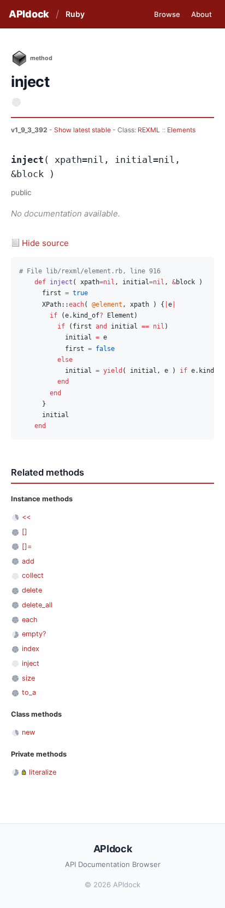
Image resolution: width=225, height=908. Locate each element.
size (28, 678)
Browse (167, 14)
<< (26, 517)
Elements (181, 130)
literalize (42, 772)
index (30, 649)
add (28, 561)
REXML (149, 130)
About (201, 14)
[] (24, 532)
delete (32, 590)
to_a (29, 692)
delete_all (37, 605)
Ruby (75, 14)
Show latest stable (83, 130)
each (30, 620)
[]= (27, 546)
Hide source (45, 243)
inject (30, 663)
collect (33, 575)
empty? (34, 634)
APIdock (29, 14)
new (28, 732)
